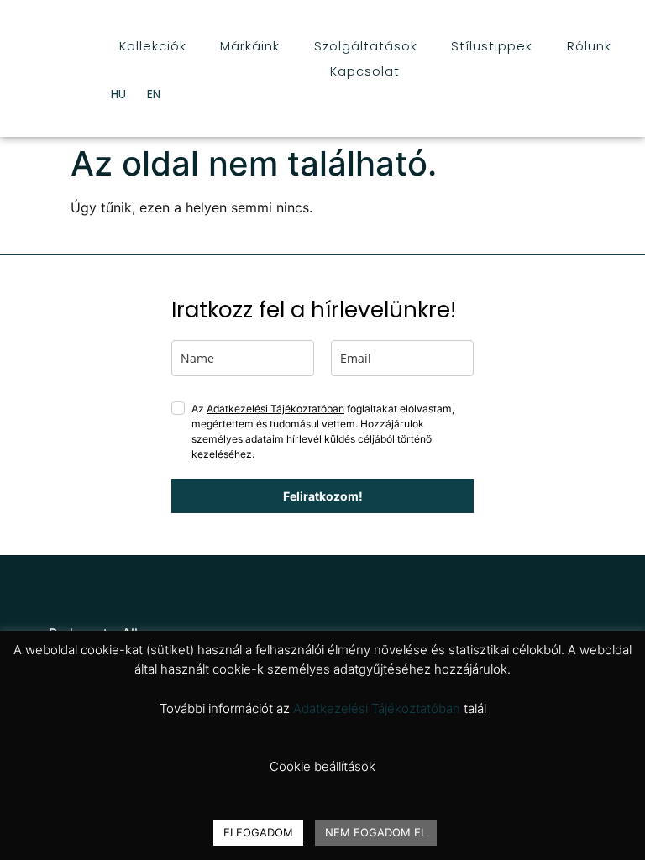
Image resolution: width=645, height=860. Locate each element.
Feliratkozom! (323, 496)
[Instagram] (66, 588)
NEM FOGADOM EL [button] (376, 832)
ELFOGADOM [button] (258, 832)
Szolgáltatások (365, 46)
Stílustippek (491, 46)
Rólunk (589, 46)
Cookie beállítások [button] (322, 766)
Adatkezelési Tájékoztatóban (275, 408)
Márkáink (250, 46)
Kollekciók (152, 46)
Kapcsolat (365, 71)
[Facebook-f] (33, 588)
